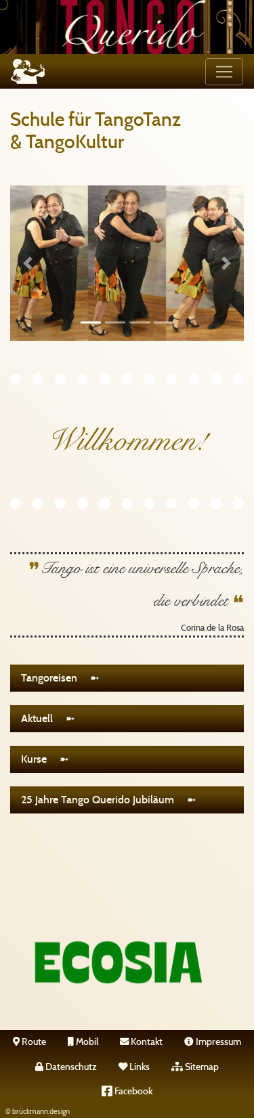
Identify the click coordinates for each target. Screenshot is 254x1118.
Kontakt (146, 1042)
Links (138, 1067)
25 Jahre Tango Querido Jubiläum (102, 799)
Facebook (132, 1091)
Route (33, 1042)
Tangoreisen (54, 677)
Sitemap (201, 1067)
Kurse (39, 759)
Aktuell (42, 718)
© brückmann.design (37, 1111)
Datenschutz (70, 1067)
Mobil (86, 1042)
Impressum (217, 1042)
